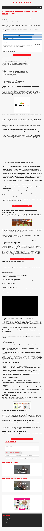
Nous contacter (9, 517)
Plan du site (9, 519)
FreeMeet (18, 123)
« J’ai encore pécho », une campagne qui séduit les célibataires (15, 63)
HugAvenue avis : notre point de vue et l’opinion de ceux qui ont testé (20, 12)
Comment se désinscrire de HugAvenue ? (12, 80)
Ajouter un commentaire (10, 441)
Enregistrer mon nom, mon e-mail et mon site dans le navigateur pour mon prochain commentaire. (20, 459)
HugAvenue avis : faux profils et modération (11, 70)
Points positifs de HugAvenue (10, 74)
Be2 (13, 123)
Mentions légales (9, 518)
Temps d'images (22, 2)
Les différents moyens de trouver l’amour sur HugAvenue (15, 61)
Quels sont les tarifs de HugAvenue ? (12, 67)
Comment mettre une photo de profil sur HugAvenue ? (15, 81)
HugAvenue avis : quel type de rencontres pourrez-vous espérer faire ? (16, 64)
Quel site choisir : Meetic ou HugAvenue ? (12, 82)
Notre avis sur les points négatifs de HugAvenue (14, 75)
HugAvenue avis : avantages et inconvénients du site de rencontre (15, 72)
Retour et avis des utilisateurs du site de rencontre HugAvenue (15, 71)
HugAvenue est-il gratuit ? (8, 65)
